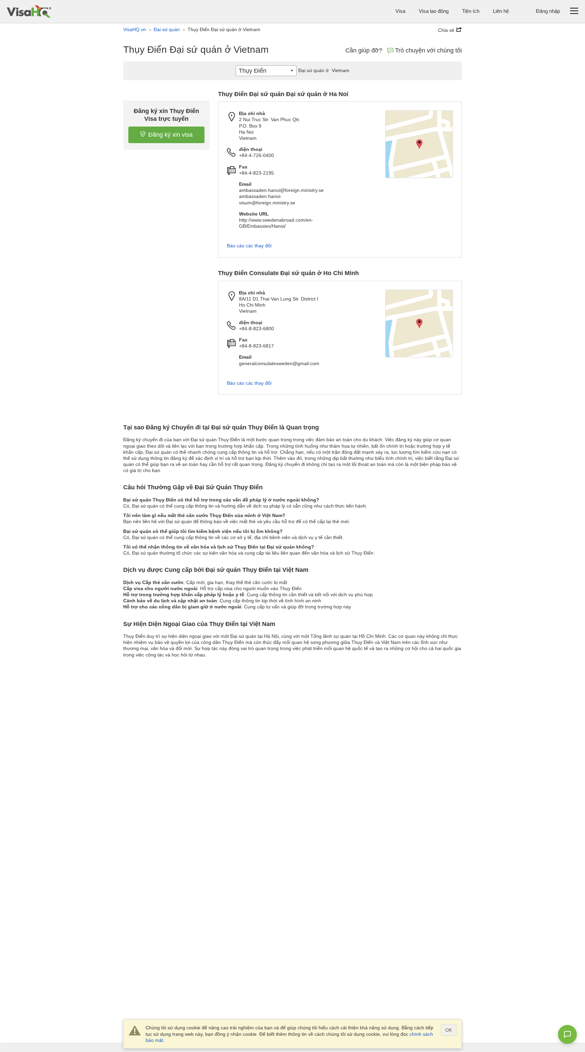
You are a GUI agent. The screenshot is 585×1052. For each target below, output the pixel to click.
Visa (400, 11)
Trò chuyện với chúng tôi (428, 50)
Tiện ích (470, 11)
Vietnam (323, 70)
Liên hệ (501, 11)
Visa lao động (434, 11)
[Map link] (419, 144)
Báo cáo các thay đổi (249, 245)
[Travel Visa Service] (29, 11)
